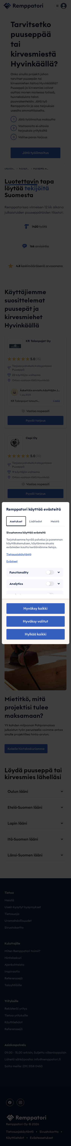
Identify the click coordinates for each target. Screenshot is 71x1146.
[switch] (50, 572)
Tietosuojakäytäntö (18, 554)
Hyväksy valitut (35, 621)
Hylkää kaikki (35, 634)
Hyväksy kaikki (35, 608)
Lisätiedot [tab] (35, 521)
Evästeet (11, 561)
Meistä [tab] (55, 521)
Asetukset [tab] (16, 521)
